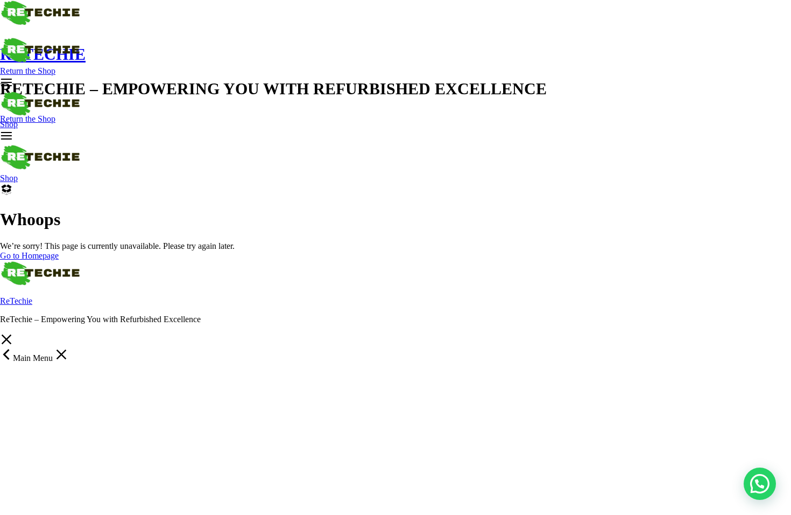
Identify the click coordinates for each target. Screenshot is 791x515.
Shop (9, 124)
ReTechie (16, 300)
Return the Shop (27, 70)
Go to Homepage (29, 255)
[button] (760, 484)
